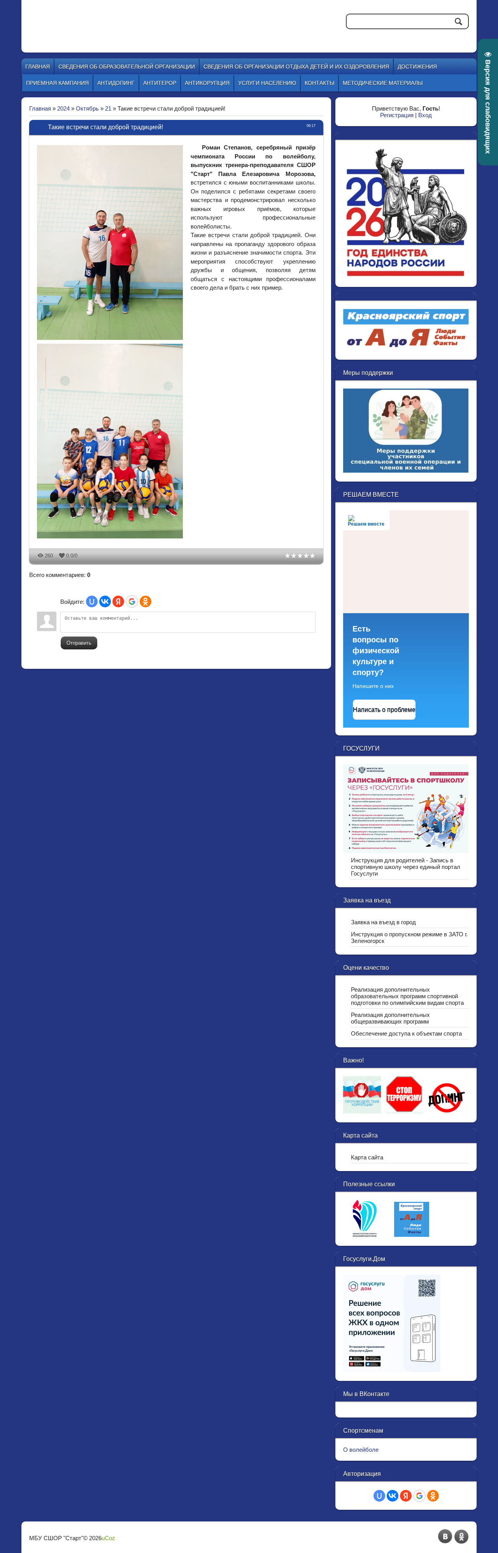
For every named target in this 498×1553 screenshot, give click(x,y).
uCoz (108, 1538)
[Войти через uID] (92, 601)
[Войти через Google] (132, 601)
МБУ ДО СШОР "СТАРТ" (160, 19)
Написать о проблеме (384, 709)
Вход (425, 115)
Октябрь (87, 108)
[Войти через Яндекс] (118, 601)
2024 (63, 108)
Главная (40, 108)
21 (108, 108)
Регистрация (397, 115)
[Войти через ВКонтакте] (105, 601)
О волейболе (361, 1449)
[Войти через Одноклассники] (145, 601)
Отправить (79, 643)
